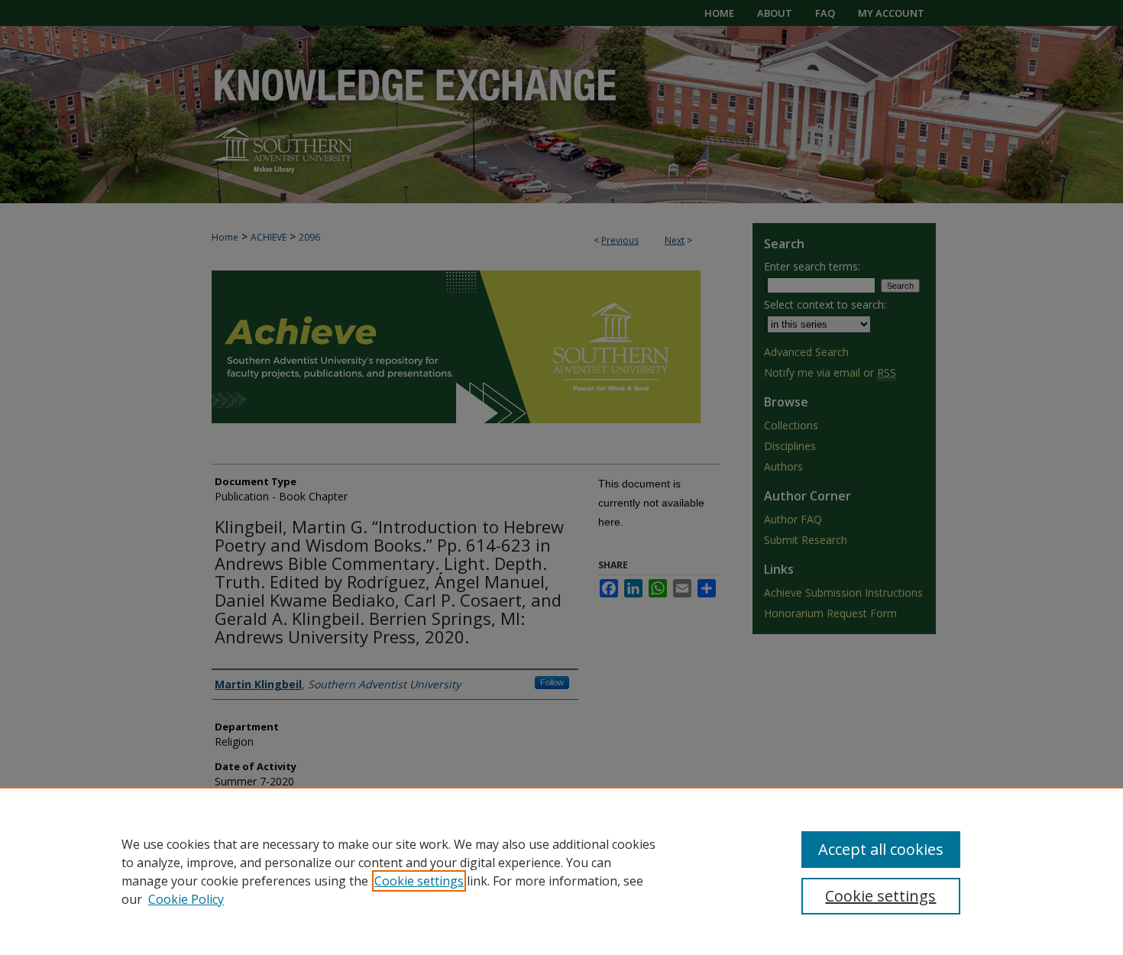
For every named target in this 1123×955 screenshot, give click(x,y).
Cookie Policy (186, 899)
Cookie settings (419, 880)
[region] (561, 871)
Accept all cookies (880, 849)
